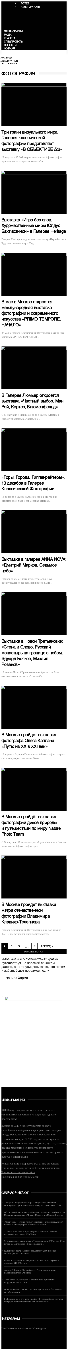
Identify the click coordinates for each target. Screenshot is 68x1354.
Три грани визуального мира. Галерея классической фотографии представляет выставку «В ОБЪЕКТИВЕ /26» (32, 1204)
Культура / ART (30, 7)
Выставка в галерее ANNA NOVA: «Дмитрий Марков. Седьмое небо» (34, 565)
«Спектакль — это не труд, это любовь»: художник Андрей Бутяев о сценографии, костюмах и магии (33, 1223)
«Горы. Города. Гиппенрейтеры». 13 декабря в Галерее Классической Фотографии (33, 483)
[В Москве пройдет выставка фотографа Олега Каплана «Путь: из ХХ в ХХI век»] (34, 707)
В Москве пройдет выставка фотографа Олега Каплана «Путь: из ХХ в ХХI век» (28, 741)
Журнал (9, 49)
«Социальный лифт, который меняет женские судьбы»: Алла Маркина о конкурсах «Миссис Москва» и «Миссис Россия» (34, 1213)
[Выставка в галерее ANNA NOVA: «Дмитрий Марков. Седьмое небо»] (34, 531)
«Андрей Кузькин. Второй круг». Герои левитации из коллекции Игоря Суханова (30, 1271)
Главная (6, 58)
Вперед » (47, 946)
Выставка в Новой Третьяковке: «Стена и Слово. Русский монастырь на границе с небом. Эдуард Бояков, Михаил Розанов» (32, 653)
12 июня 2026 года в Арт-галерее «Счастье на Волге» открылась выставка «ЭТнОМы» (30, 1233)
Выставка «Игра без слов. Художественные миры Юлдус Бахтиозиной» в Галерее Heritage (33, 226)
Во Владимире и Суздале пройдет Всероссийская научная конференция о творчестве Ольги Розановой (33, 1300)
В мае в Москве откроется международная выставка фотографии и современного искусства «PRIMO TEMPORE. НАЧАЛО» (31, 313)
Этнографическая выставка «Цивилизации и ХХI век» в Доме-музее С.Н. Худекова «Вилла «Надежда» (35, 1242)
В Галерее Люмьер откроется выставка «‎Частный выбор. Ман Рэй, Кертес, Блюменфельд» (32, 401)
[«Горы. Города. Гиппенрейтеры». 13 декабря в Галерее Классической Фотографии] (34, 449)
